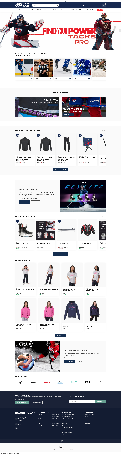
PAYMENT (64, 425)
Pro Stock (38, 9)
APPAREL (63, 9)
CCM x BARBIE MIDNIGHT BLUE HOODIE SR (94, 325)
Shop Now (36, 202)
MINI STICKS (100, 9)
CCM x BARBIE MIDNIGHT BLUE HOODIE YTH (71, 325)
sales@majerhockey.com (23, 428)
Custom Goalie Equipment (45, 243)
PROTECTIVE (46, 9)
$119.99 (80, 361)
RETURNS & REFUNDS (67, 432)
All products (87, 423)
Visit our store (36, 402)
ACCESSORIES (55, 9)
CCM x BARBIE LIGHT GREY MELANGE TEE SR (93, 290)
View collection (59, 169)
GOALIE (31, 9)
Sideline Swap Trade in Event (68, 414)
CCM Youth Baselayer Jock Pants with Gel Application (66, 159)
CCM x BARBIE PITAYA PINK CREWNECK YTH (23, 325)
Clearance (79, 9)
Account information (89, 414)
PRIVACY (64, 421)
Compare (87, 421)
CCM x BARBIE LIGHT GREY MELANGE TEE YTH (70, 290)
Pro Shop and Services (67, 416)
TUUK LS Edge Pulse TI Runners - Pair (64, 244)
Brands (86, 9)
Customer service (22, 402)
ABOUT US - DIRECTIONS (67, 418)
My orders (87, 416)
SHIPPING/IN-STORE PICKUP (68, 427)
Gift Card (92, 9)
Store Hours (24, 202)
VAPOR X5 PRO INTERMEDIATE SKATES (24, 244)
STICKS (19, 9)
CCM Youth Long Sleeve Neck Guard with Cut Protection (44, 159)
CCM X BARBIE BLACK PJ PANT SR (48, 289)
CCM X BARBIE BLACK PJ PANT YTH (25, 289)
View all (59, 335)
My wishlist (87, 418)
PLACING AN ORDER (66, 423)
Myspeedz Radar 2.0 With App (87, 158)
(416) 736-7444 (21, 424)
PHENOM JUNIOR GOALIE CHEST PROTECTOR (85, 244)
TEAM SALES (71, 9)
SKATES (25, 9)
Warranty (64, 430)
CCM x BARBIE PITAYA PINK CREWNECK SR (46, 325)
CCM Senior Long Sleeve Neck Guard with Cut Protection (23, 159)
